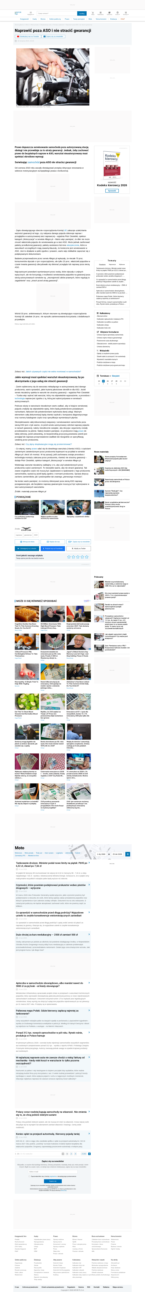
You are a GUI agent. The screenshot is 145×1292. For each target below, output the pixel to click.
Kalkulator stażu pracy (79, 1272)
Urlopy (36, 1246)
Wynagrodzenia (39, 1242)
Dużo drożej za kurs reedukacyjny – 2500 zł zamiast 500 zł (111, 286)
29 (121, 381)
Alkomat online (102, 316)
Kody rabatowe (115, 1267)
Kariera (81, 1287)
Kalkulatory (105, 313)
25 (103, 381)
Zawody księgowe (20, 1249)
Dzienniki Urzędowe (59, 1267)
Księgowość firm (20, 1236)
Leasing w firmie (77, 1249)
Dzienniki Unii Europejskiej (61, 1270)
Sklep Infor (56, 1251)
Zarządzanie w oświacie (41, 1272)
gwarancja (28, 535)
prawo (81, 431)
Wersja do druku (28, 542)
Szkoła (36, 1265)
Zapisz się (52, 1181)
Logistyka (59, 853)
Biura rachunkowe (98, 1236)
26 (108, 381)
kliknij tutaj (63, 1190)
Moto (90, 19)
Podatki (17, 1239)
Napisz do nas (55, 542)
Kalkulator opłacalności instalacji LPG (110, 319)
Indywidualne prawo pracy (42, 1239)
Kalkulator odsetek (78, 1270)
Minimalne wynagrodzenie (100, 1265)
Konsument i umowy (59, 1244)
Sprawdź (112, 191)
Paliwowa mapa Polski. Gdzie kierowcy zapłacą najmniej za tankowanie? (110, 297)
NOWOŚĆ (112, 182)
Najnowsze (112, 264)
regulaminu (53, 1176)
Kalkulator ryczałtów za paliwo (107, 322)
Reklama (106, 1287)
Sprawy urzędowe (58, 1246)
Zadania (17, 1267)
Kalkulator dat (76, 1263)
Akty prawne (57, 1260)
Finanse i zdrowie (77, 1251)
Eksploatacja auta (45, 24)
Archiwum (114, 1265)
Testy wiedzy (38, 1279)
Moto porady (35, 24)
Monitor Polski (57, 1265)
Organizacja (18, 1263)
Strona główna (19, 24)
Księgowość (24, 19)
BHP (35, 1249)
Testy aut (39, 853)
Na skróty (114, 1260)
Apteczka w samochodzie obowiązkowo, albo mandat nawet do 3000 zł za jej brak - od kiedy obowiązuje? (111, 292)
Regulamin (71, 1287)
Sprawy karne (57, 1242)
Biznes (43, 19)
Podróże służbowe (97, 1270)
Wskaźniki (104, 350)
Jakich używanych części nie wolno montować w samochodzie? (53, 371)
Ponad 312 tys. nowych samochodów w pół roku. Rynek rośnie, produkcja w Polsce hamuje (111, 303)
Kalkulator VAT (77, 1267)
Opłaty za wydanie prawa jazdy (108, 353)
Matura (36, 1275)
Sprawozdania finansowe (99, 1249)
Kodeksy (56, 1275)
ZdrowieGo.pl (115, 1263)
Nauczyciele (38, 1267)
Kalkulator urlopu (103, 325)
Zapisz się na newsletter (81, 542)
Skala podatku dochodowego (101, 1275)
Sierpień (116, 375)
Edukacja (113, 19)
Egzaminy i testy (39, 1270)
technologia (20, 398)
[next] (89, 1154)
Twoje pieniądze (79, 19)
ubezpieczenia (73, 245)
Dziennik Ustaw (58, 1263)
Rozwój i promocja (20, 1270)
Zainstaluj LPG (20, 855)
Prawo (67, 19)
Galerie (77, 853)
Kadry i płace (19, 1272)
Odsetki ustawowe (97, 1272)
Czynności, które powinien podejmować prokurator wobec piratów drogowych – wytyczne (110, 275)
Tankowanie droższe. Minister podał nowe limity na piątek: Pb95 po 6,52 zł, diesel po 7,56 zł (111, 269)
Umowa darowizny (103, 346)
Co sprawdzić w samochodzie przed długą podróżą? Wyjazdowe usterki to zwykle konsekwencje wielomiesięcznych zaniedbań (111, 281)
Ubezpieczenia (38, 1244)
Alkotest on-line (33, 855)
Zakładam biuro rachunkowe (100, 1239)
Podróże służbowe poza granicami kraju (111, 365)
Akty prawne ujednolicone (61, 1272)
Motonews (18, 853)
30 (125, 381)
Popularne (102, 264)
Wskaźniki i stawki (98, 1260)
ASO (35, 535)
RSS (88, 1287)
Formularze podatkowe (118, 1272)
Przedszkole (38, 1263)
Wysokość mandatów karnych (107, 359)
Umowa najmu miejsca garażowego (109, 338)
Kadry (35, 19)
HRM (35, 1251)
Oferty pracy (115, 1277)
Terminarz (104, 375)
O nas (17, 1287)
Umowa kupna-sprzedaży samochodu (110, 335)
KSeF (123, 19)
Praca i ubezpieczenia (79, 1244)
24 (99, 381)
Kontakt (97, 1287)
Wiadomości (115, 1239)
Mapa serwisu (118, 1287)
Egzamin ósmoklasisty (41, 1277)
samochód (33, 162)
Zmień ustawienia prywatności (53, 1287)
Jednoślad (69, 853)
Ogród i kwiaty (115, 1249)
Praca (55, 1249)
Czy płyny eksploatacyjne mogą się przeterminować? (49, 444)
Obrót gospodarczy (21, 1244)
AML (93, 1251)
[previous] (63, 1154)
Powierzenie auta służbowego (107, 341)
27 (112, 381)
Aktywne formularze (109, 332)
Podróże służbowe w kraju (106, 362)
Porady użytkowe (58, 24)
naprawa (19, 535)
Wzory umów (115, 1270)
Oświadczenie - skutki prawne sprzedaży (111, 343)
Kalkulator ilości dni (104, 328)
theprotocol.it (115, 1275)
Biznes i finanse (77, 1239)
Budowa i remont (116, 1246)
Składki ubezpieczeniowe (99, 1267)
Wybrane (122, 264)
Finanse (113, 1244)
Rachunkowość (19, 1242)
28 (116, 381)
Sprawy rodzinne (58, 1239)
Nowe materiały (101, 451)
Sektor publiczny (55, 19)
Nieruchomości (101, 19)
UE (65, 230)
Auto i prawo (49, 853)
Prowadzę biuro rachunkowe (100, 1242)
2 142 (84, 1154)
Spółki (74, 1242)
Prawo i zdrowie (58, 1253)
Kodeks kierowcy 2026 (112, 185)
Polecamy (98, 576)
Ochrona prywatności (30, 1287)
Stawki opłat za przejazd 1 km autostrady (111, 356)
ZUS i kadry (18, 1246)
